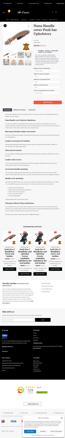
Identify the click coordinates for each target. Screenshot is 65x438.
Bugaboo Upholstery (14, 19)
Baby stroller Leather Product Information (11, 365)
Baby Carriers (36, 361)
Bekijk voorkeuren (56, 431)
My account (35, 338)
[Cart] (56, 12)
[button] (62, 418)
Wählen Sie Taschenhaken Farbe (42, 79)
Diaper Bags (32, 19)
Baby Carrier (24, 19)
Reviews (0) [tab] (32, 109)
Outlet (7, 19)
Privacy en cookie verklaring (37, 435)
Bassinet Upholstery (37, 363)
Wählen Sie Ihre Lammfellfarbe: (42, 68)
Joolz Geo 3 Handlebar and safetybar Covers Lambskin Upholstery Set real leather (40, 256)
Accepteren (30, 431)
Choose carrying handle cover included (44, 90)
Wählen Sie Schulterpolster (41, 85)
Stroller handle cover (53, 19)
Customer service (60, 3)
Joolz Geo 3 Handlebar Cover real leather (55, 252)
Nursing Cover (44, 19)
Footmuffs (38, 19)
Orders (34, 333)
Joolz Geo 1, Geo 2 (9, 247)
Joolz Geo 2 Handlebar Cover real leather (10, 252)
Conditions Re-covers (7, 360)
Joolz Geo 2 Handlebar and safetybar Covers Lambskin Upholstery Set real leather (25, 256)
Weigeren (43, 431)
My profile (35, 340)
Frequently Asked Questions (8, 368)
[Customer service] (55, 3)
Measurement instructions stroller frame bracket (12, 363)
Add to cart (47, 102)
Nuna (39, 42)
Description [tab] (7, 109)
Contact (3, 370)
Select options (9, 269)
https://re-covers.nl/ (34, 214)
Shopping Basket (37, 371)
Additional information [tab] (20, 109)
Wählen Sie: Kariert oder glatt (41, 74)
